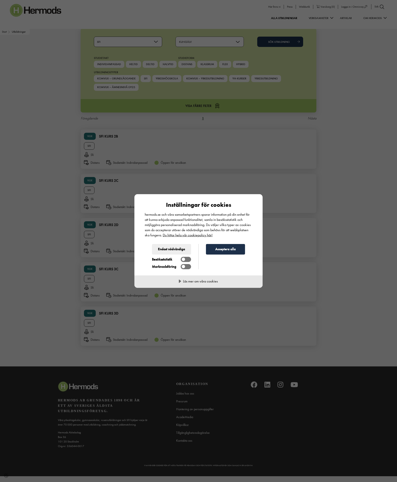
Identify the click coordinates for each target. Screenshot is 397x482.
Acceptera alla (225, 249)
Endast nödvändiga (171, 249)
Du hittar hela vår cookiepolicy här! (188, 235)
